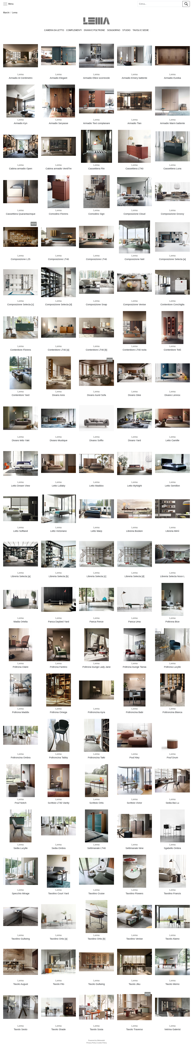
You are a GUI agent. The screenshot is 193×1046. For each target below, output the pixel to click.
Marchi (6, 12)
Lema (14, 12)
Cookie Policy (102, 1043)
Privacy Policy (91, 1043)
